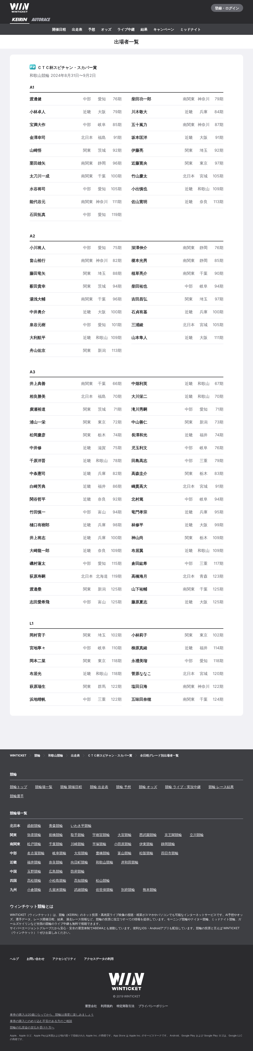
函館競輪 (34, 825)
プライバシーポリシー (153, 1006)
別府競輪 (128, 889)
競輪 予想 (123, 787)
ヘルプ (14, 959)
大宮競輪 (124, 835)
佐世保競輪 (104, 889)
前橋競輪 (56, 835)
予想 (91, 29)
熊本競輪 (150, 889)
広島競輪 (56, 871)
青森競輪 (56, 825)
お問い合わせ (35, 959)
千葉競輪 (56, 844)
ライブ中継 (126, 29)
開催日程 (59, 29)
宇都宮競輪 (101, 835)
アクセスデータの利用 (99, 959)
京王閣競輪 (173, 835)
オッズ (106, 29)
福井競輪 (34, 862)
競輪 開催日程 (71, 787)
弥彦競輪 (34, 835)
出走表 (77, 29)
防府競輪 (77, 871)
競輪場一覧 (43, 787)
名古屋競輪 (35, 853)
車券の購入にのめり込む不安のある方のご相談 (41, 1021)
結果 (144, 29)
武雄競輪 (81, 889)
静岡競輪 (168, 844)
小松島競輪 (57, 880)
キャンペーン (163, 29)
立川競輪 (197, 835)
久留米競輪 (57, 889)
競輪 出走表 (99, 787)
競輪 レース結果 (221, 787)
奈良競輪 (56, 862)
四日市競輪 (169, 853)
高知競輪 (81, 880)
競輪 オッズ (148, 787)
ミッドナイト (190, 29)
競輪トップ (18, 787)
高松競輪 (34, 880)
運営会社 (91, 1006)
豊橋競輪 (103, 853)
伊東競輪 (146, 844)
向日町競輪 (79, 862)
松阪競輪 (146, 853)
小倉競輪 (34, 889)
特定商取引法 (125, 1006)
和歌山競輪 (104, 862)
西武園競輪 (148, 835)
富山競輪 (124, 853)
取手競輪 (77, 835)
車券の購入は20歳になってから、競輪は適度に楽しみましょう (52, 1014)
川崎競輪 (77, 844)
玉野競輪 (34, 871)
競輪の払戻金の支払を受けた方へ (32, 1027)
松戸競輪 (34, 844)
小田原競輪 (122, 844)
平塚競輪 (99, 844)
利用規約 (107, 1006)
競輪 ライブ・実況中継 (183, 787)
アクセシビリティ (64, 959)
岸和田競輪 (129, 862)
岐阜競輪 (59, 853)
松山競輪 (103, 880)
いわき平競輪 (81, 825)
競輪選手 (17, 796)
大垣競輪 (81, 853)
